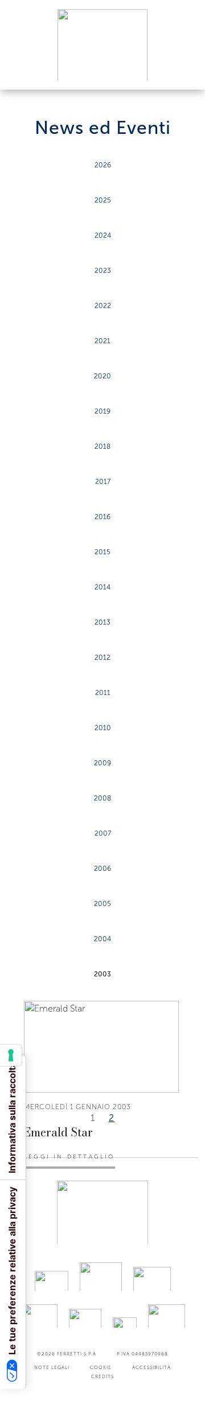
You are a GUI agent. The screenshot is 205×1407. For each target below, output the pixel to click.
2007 (103, 833)
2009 (102, 763)
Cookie (101, 1367)
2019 (102, 411)
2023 (103, 271)
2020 (102, 376)
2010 (103, 728)
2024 (103, 235)
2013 (102, 622)
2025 (103, 200)
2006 (102, 869)
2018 (102, 446)
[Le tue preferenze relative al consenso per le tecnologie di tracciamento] (11, 1055)
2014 (102, 587)
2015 (102, 552)
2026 (103, 165)
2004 (102, 939)
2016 (102, 517)
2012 (102, 658)
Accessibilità (151, 1367)
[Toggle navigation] (183, 70)
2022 (103, 306)
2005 (102, 904)
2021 (102, 341)
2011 (102, 693)
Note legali (51, 1367)
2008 (102, 798)
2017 (102, 482)
